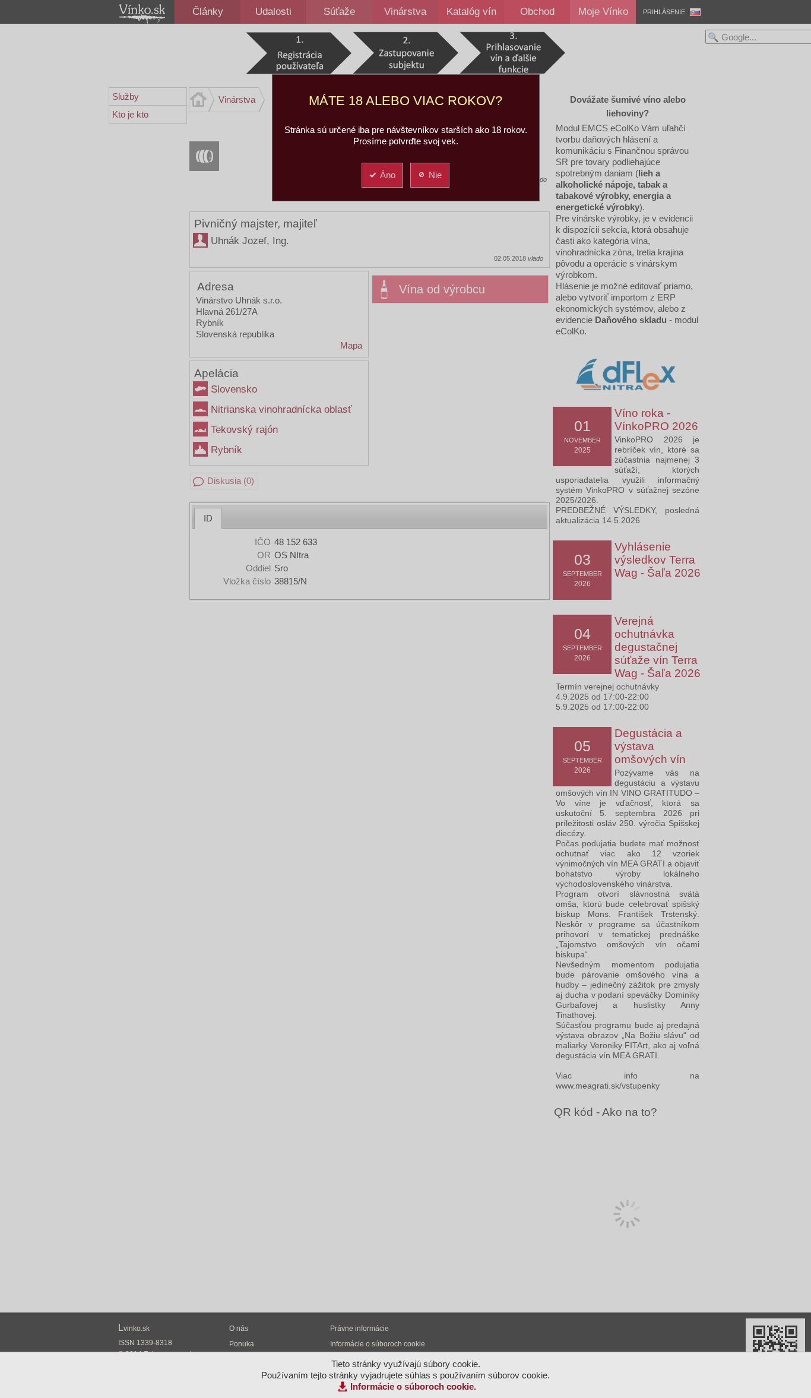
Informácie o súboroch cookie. (413, 1386)
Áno (387, 175)
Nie (435, 175)
